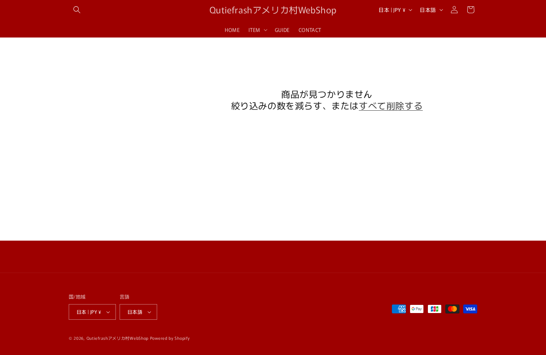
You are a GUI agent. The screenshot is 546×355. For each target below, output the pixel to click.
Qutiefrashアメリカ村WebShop (118, 338)
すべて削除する (391, 105)
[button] (77, 9)
